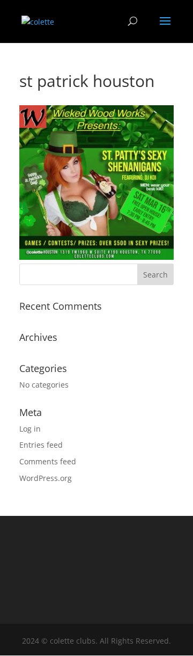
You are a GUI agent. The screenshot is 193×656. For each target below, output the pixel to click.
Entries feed (41, 445)
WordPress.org (45, 478)
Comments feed (47, 461)
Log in (30, 429)
